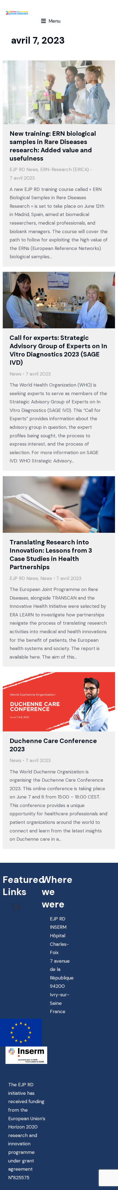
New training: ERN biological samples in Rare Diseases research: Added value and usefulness (53, 146)
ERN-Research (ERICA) (64, 169)
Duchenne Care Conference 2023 (53, 745)
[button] (50, 21)
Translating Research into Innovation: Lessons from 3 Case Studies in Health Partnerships (51, 554)
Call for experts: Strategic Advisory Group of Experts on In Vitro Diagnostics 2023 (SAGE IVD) (58, 350)
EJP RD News (24, 169)
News (15, 374)
